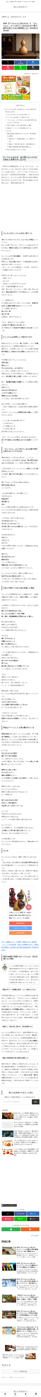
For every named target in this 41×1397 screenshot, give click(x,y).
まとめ (9, 131)
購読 (35, 1102)
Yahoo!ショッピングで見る (21, 928)
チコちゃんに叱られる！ (10, 1205)
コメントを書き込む (20, 1371)
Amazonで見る (21, 933)
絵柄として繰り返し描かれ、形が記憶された (22, 144)
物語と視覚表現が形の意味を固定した (20, 147)
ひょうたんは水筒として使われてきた (18, 117)
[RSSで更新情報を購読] (30, 1229)
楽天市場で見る (20, 923)
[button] (33, 68)
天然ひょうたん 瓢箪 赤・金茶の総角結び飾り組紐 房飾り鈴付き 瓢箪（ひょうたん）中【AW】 (20, 915)
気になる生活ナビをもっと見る (16, 149)
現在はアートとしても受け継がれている (19, 128)
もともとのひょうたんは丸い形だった (18, 114)
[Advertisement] (20, 207)
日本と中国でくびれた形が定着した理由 (19, 125)
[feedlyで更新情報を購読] (11, 1229)
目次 (17, 105)
